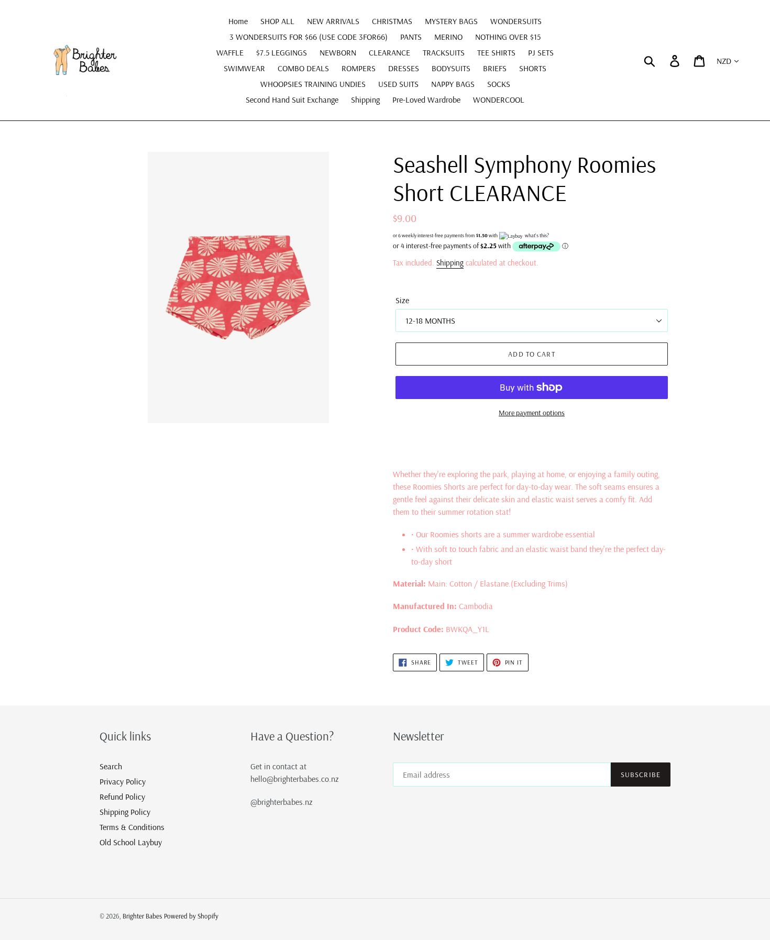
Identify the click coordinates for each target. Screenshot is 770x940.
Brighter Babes (142, 916)
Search (111, 766)
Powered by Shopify (191, 916)
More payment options (532, 412)
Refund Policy (122, 796)
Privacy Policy (123, 781)
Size (402, 300)
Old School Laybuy (131, 842)
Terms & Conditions (132, 827)
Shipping (450, 263)
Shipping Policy (125, 811)
